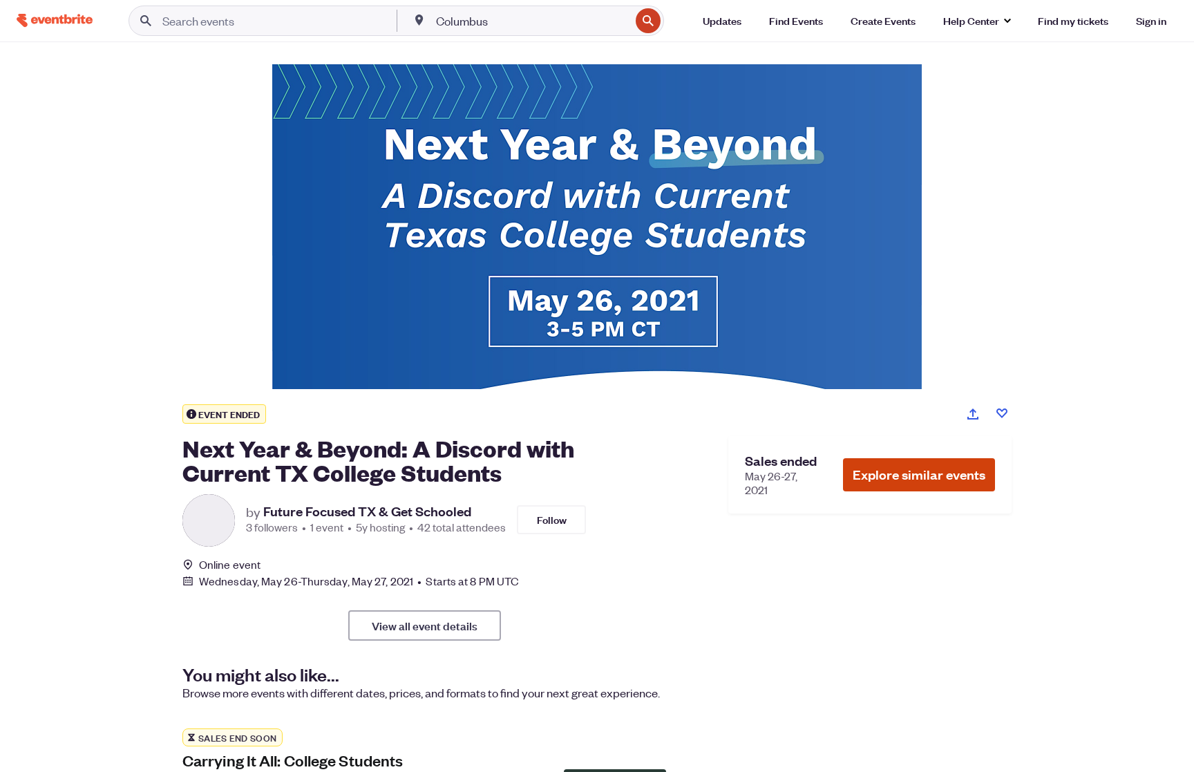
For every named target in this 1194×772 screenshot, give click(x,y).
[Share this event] (973, 414)
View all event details (424, 625)
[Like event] (1002, 413)
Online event (229, 565)
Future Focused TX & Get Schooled (367, 511)
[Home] (55, 20)
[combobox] (532, 21)
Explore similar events (919, 474)
